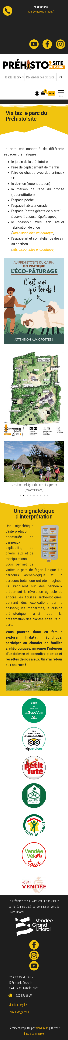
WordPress (42, 1028)
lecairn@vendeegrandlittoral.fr (40, 11)
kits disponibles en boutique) (33, 249)
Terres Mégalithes (18, 1012)
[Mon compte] (37, 93)
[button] (20, 495)
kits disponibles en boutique (32, 233)
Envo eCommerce (34, 1033)
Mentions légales (18, 1004)
